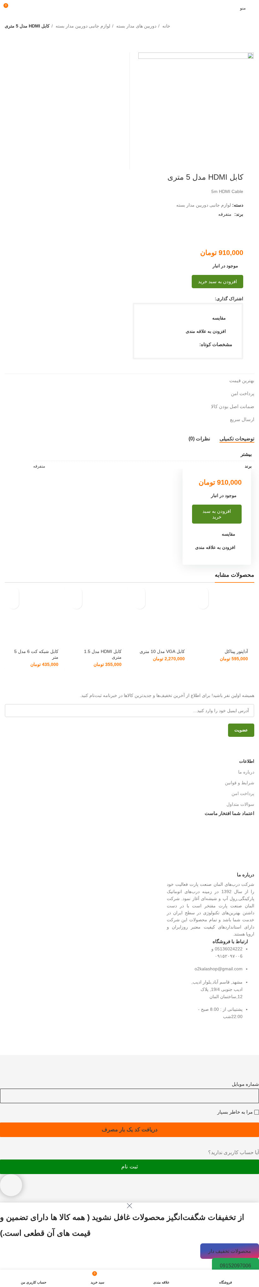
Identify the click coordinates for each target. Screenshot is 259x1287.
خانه (165, 25)
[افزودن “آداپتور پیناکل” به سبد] (202, 592)
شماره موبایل (245, 1084)
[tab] (237, 438)
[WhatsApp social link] (195, 299)
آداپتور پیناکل (236, 651)
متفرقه (225, 214)
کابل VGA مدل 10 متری (162, 651)
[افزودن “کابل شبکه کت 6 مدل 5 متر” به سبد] (13, 592)
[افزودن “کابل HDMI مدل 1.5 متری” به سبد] (76, 592)
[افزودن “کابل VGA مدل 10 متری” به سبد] (139, 592)
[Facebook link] (209, 299)
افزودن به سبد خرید (217, 281)
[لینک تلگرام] (187, 299)
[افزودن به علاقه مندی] (202, 603)
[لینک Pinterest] (202, 299)
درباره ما (246, 771)
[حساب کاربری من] (20, 8)
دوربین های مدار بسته (135, 25)
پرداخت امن (243, 793)
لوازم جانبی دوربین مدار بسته (82, 25)
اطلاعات (246, 761)
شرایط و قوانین (239, 782)
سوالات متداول (240, 804)
